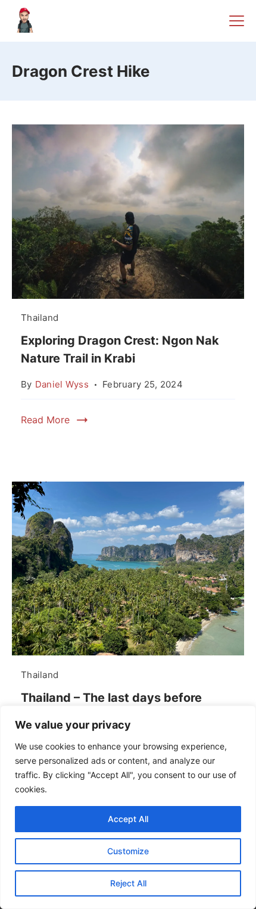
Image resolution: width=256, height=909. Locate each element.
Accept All (128, 819)
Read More (45, 420)
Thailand (39, 317)
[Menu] (236, 21)
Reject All (128, 883)
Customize (128, 851)
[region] (128, 807)
